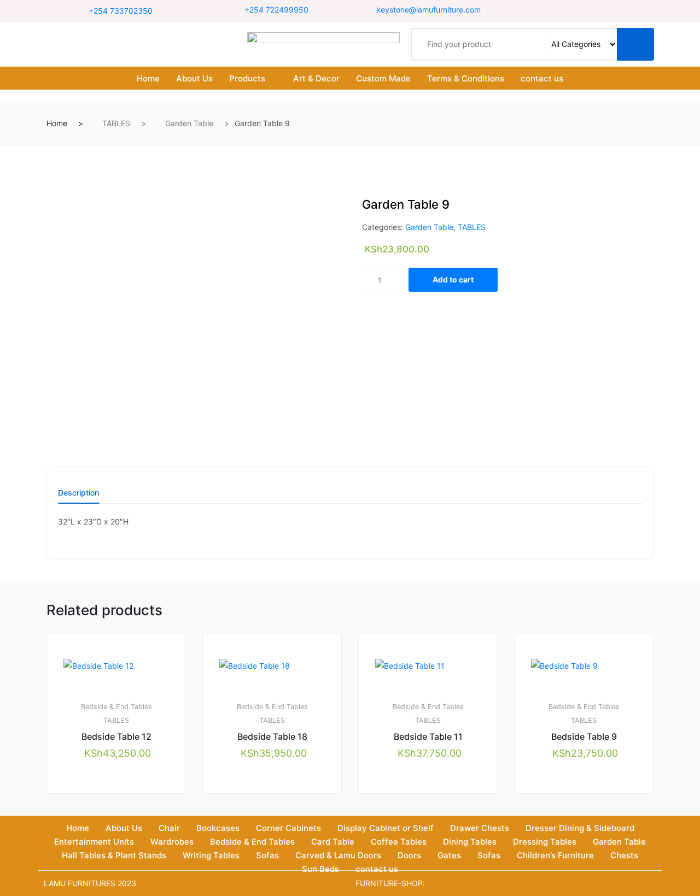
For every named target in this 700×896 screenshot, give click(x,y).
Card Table (332, 841)
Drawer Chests (479, 828)
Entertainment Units (94, 841)
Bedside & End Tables (116, 707)
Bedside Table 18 (272, 736)
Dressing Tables (544, 841)
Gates (449, 855)
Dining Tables (470, 841)
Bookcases (218, 828)
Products (247, 78)
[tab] (78, 496)
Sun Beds (320, 869)
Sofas (267, 855)
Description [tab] (78, 493)
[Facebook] (570, 10)
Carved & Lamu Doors (338, 855)
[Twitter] (583, 10)
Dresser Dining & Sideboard (580, 828)
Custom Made (383, 78)
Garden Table (189, 123)
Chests (624, 855)
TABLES (116, 123)
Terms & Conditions (465, 78)
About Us (194, 78)
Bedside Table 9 (584, 736)
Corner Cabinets (288, 828)
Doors (409, 855)
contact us (542, 78)
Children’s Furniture (555, 855)
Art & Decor (316, 78)
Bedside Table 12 (116, 736)
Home (148, 78)
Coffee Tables (399, 841)
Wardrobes (172, 841)
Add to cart (453, 279)
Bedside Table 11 (428, 736)
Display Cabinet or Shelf (385, 828)
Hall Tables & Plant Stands (114, 855)
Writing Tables (211, 855)
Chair (169, 828)
